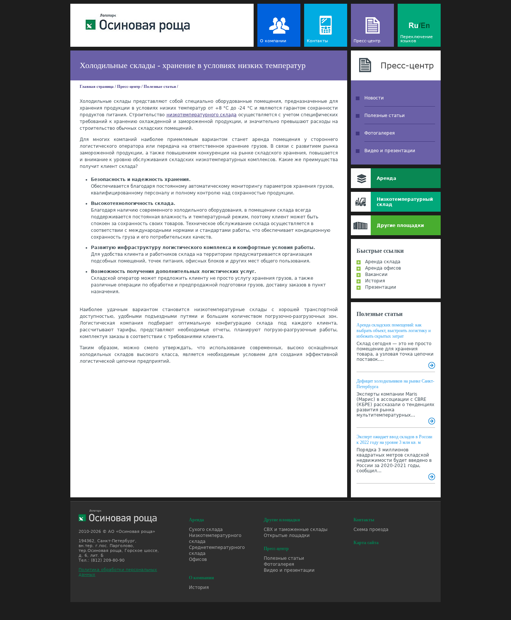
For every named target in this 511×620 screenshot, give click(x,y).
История (375, 280)
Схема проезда (371, 529)
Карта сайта (366, 542)
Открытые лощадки (287, 535)
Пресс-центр (367, 41)
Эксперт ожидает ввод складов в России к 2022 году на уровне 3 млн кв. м (394, 439)
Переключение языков (416, 39)
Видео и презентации (389, 150)
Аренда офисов (383, 268)
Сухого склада (206, 529)
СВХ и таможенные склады (295, 529)
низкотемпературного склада (201, 114)
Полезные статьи (160, 86)
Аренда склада (382, 261)
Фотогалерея (379, 133)
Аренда (386, 178)
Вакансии (376, 274)
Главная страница (97, 86)
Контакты (317, 41)
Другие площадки (400, 225)
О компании (273, 41)
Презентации (380, 287)
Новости (374, 98)
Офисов (198, 559)
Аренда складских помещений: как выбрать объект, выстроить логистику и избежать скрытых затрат (394, 330)
